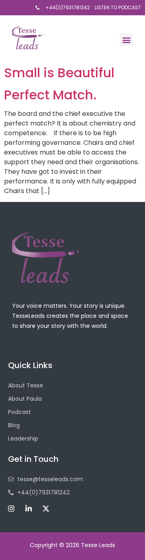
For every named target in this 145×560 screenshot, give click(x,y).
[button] (126, 39)
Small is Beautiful (59, 73)
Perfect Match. (50, 95)
